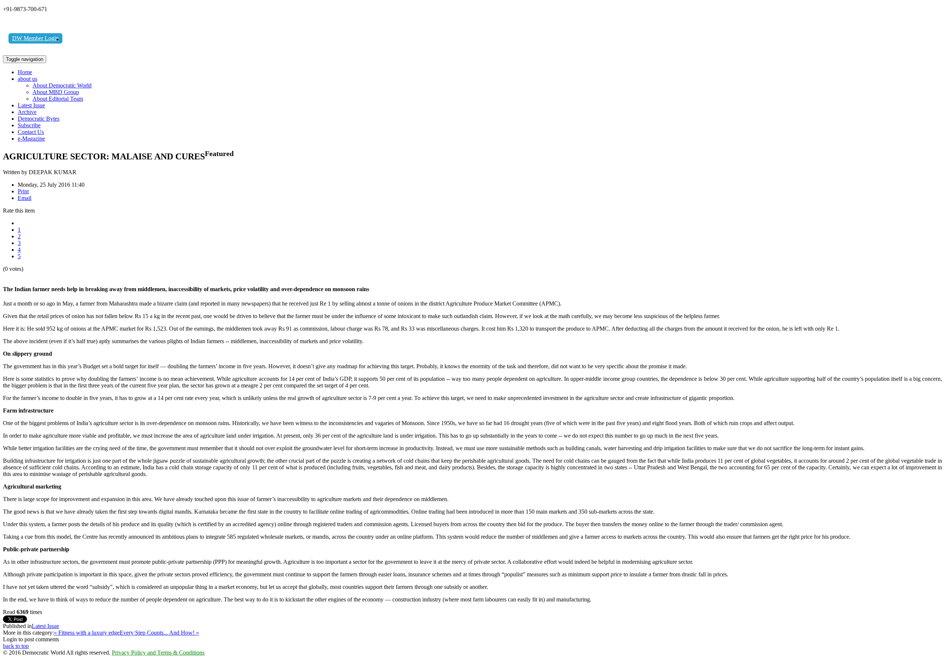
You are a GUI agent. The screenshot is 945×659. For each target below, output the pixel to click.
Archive (27, 112)
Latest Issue (31, 105)
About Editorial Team (57, 99)
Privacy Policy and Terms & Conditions (158, 652)
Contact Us (31, 132)
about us (27, 79)
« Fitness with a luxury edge (87, 632)
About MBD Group (55, 92)
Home (25, 72)
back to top (16, 646)
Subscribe (29, 125)
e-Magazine (31, 138)
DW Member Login (35, 38)
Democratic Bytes (38, 118)
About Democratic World (62, 85)
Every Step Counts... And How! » (159, 632)
